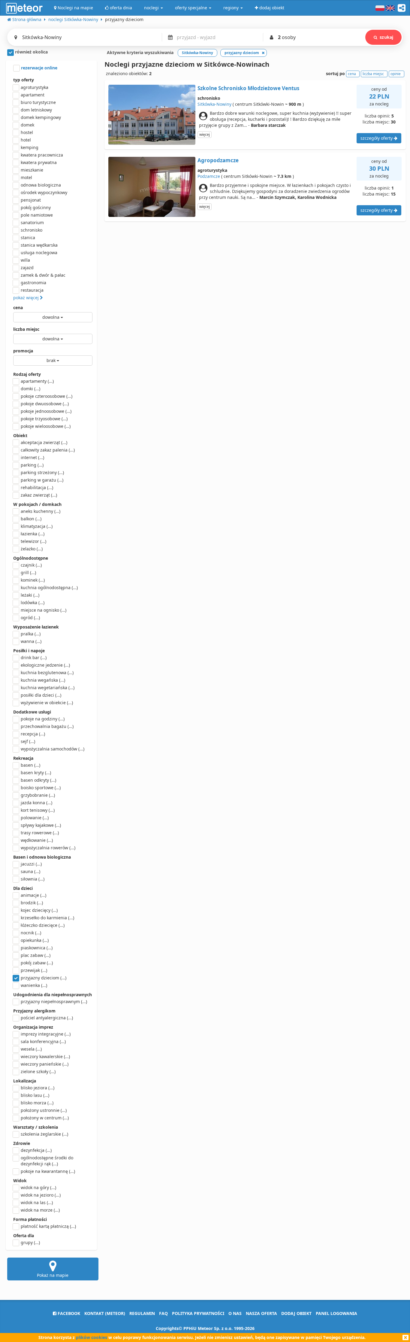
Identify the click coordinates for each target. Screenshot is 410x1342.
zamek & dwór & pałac (43, 275)
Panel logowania (336, 1313)
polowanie (35, 817)
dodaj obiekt (296, 1313)
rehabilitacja (37, 487)
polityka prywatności (198, 1313)
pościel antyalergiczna (47, 1018)
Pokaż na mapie (52, 1275)
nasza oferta (261, 1313)
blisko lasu (35, 1095)
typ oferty (23, 80)
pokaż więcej (26, 297)
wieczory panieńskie (44, 1064)
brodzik (32, 902)
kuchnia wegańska (43, 680)
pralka (31, 634)
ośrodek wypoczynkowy (44, 192)
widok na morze (40, 1210)
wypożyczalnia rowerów (48, 848)
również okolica (31, 52)
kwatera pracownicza (42, 155)
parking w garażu (42, 480)
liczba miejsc (26, 329)
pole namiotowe (37, 215)
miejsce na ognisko (43, 610)
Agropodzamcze (218, 160)
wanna (31, 641)
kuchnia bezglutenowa (47, 672)
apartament (32, 95)
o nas (235, 1313)
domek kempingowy (41, 117)
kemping (29, 147)
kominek (33, 580)
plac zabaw (35, 955)
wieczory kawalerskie (45, 1056)
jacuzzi (31, 864)
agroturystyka (34, 87)
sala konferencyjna (43, 1041)
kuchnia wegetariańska (47, 687)
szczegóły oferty (377, 138)
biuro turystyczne (38, 102)
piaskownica (37, 948)
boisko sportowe (41, 787)
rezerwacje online (38, 68)
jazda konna (36, 802)
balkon (31, 519)
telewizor (33, 541)
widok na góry (38, 1187)
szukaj (386, 37)
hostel (27, 132)
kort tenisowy (38, 810)
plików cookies (91, 1337)
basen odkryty (38, 780)
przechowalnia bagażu (47, 726)
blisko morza (37, 1103)
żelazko (32, 549)
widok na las (37, 1202)
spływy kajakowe (41, 825)
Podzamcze (208, 176)
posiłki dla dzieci (41, 695)
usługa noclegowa (39, 252)
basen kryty (36, 772)
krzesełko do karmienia (47, 918)
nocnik (31, 933)
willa (25, 260)
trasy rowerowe (40, 832)
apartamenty (37, 381)
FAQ (163, 1313)
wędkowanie (37, 840)
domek (27, 125)
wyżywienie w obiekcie (47, 702)
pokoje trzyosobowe (44, 418)
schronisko (31, 230)
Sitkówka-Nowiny (214, 104)
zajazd (27, 267)
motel (26, 177)
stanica (28, 237)
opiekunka (35, 940)
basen (30, 765)
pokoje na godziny (43, 719)
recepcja (33, 734)
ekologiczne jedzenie (45, 665)
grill (28, 572)
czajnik (31, 565)
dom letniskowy (36, 110)
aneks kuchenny (40, 511)
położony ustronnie (44, 1110)
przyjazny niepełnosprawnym (54, 1001)
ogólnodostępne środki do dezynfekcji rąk (47, 1161)
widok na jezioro (41, 1195)
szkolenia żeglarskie (44, 1134)
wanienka (34, 985)
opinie (395, 73)
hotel (26, 140)
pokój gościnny (36, 207)
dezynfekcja (36, 1150)
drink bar (34, 657)
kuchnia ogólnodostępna (49, 587)
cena (18, 307)
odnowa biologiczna (41, 185)
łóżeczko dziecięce (43, 925)
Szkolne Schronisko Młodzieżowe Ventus (248, 88)
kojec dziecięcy (39, 910)
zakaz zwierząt (39, 495)
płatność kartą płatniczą (48, 1226)
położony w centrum (45, 1118)
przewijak (34, 970)
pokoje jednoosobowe (46, 411)
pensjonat (31, 200)
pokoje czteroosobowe (46, 396)
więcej (204, 134)
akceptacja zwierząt (44, 442)
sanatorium (32, 222)
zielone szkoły (38, 1071)
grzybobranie (38, 795)
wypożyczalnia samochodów (52, 749)
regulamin (142, 1313)
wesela (31, 1049)
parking (32, 465)
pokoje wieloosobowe (46, 426)
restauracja (32, 290)
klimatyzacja (37, 526)
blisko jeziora (37, 1088)
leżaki (30, 595)
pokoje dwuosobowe (45, 403)
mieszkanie (32, 170)
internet (32, 457)
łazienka (32, 534)
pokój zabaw (37, 963)
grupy (30, 1242)
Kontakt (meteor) (104, 1313)
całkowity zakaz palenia (48, 450)
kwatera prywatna (39, 162)
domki (30, 388)
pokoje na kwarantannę (48, 1171)
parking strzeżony (42, 472)
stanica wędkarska (39, 245)
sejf (28, 741)
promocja (23, 351)
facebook (68, 1313)
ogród (30, 617)
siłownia (32, 879)
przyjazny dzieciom (43, 978)
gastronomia (33, 282)
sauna (30, 871)
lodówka (32, 602)
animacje (33, 895)
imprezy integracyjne (46, 1034)
